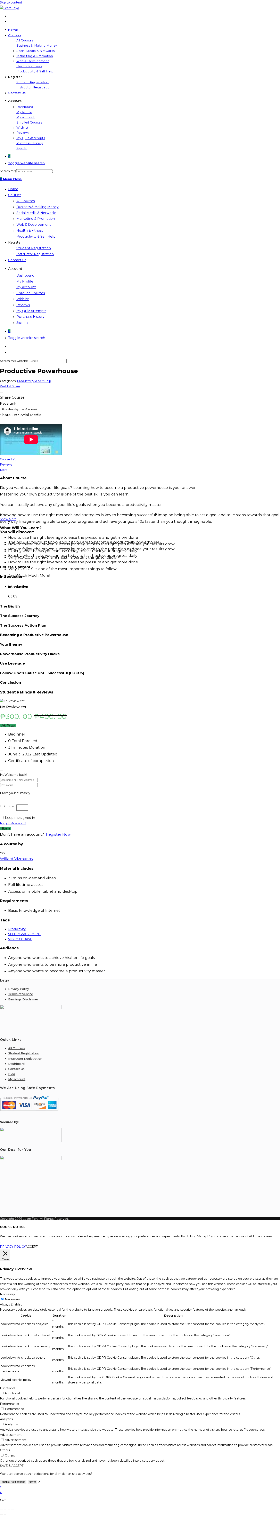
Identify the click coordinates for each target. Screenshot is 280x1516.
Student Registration (33, 248)
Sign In (22, 323)
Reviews (23, 305)
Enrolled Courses (30, 293)
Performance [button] (9, 1404)
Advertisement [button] (11, 1435)
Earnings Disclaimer (23, 999)
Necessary (12, 1299)
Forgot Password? (13, 823)
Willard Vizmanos (16, 859)
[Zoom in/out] (1, 1509)
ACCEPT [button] (32, 1246)
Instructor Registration (35, 254)
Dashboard (25, 275)
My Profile (24, 281)
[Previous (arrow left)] (1, 1514)
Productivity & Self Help (36, 236)
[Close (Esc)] (12, 1509)
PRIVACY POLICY (13, 1246)
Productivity (17, 929)
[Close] (1, 392)
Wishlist (22, 299)
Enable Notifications (13, 1481)
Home (13, 189)
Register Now (58, 834)
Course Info (8, 459)
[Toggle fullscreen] (5, 1509)
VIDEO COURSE (20, 939)
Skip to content (11, 2)
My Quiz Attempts (31, 311)
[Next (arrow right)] (5, 1514)
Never (32, 1481)
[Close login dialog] (1, 770)
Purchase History (30, 317)
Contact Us (17, 260)
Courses (14, 195)
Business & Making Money (37, 207)
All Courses (25, 201)
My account (26, 287)
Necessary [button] (7, 1294)
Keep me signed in (20, 818)
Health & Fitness (29, 230)
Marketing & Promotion (35, 219)
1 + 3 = (8, 806)
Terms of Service (20, 994)
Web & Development (33, 225)
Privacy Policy (18, 989)
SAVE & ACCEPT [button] (11, 1466)
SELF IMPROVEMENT (24, 934)
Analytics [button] (6, 1419)
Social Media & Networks (36, 213)
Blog (11, 1074)
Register (15, 242)
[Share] (8, 1509)
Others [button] (5, 1450)
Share (16, 386)
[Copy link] (40, 410)
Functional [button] (7, 1388)
